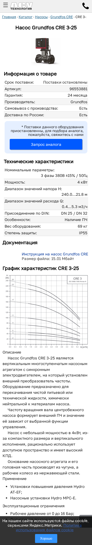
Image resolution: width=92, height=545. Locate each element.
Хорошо (46, 538)
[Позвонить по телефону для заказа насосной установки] (85, 6)
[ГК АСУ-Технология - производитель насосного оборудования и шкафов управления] (27, 6)
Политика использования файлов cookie (49, 527)
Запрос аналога (46, 144)
